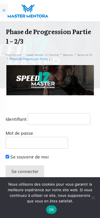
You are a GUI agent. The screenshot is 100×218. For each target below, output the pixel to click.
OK (51, 209)
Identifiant (16, 119)
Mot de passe (19, 133)
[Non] (93, 197)
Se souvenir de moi (29, 157)
